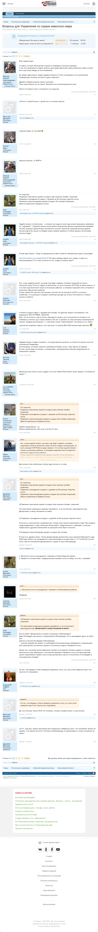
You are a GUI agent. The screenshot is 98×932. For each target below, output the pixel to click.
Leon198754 (8, 387)
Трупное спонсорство (24, 828)
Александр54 (24, 213)
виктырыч (31, 243)
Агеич (5, 419)
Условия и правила (89, 776)
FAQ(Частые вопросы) (49, 881)
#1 (95, 94)
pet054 (6, 239)
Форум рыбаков (49, 904)
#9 (95, 329)
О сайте (49, 856)
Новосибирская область (20, 29)
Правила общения (49, 871)
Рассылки (49, 885)
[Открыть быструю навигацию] (94, 22)
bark (5, 210)
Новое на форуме (23, 793)
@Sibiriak (22, 101)
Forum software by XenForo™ (19, 776)
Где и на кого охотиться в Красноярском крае (33, 825)
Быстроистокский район (25, 797)
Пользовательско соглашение (49, 876)
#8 (95, 300)
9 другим (42, 213)
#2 (95, 114)
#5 (95, 209)
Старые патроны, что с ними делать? (30, 818)
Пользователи (20, 13)
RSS (93, 773)
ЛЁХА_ (6, 455)
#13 (94, 467)
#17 (94, 663)
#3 (95, 144)
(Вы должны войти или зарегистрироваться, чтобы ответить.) (72, 758)
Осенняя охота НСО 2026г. (26, 815)
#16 (94, 598)
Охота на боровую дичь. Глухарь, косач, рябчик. (35, 808)
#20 (94, 741)
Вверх (90, 773)
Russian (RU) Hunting (10, 773)
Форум (9, 13)
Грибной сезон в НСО (24, 804)
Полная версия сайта (50, 842)
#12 (94, 432)
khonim (6, 357)
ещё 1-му (39, 272)
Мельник (7, 117)
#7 (95, 269)
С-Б (4, 328)
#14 (94, 545)
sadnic (6, 298)
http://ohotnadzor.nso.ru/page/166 (32, 258)
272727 (6, 146)
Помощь (78, 773)
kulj (29, 213)
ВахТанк (22, 118)
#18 (94, 682)
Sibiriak (46, 29)
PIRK (33, 272)
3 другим (46, 243)
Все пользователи (49, 866)
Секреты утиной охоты (24, 811)
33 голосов (74, 40)
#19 (94, 714)
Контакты (49, 861)
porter (29, 272)
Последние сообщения (11, 16)
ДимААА (6, 494)
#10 (94, 355)
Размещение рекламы (49, 895)
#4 (95, 173)
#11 (95, 384)
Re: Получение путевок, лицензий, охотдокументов (36, 822)
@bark (21, 729)
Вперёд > (27, 56)
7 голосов (74, 44)
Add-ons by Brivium (54, 776)
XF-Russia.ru (13, 778)
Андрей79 (7, 685)
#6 (95, 239)
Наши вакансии (49, 890)
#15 (94, 569)
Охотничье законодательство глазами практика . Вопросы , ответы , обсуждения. (48, 801)
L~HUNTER (34, 213)
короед (6, 601)
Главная (84, 773)
